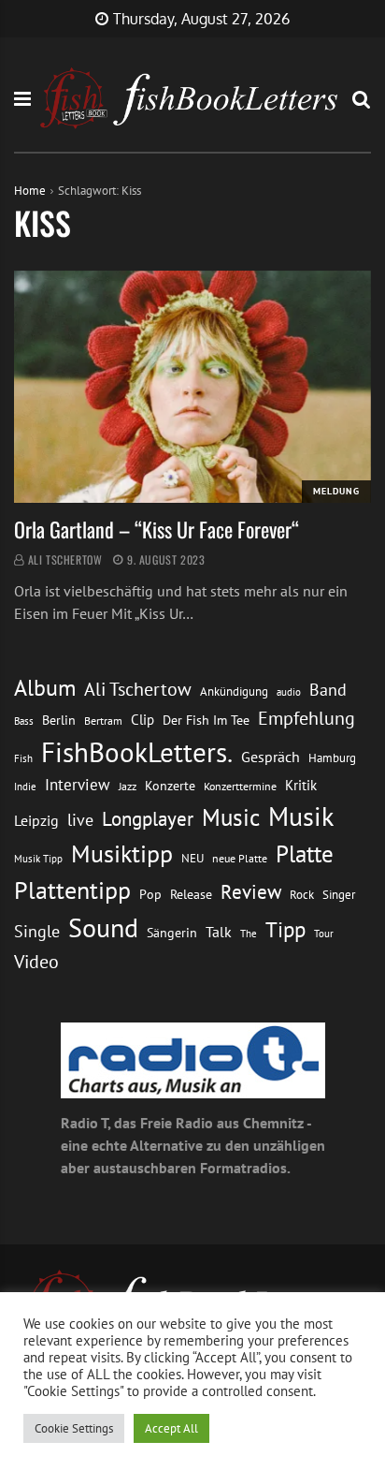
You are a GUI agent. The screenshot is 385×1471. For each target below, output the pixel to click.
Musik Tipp (38, 858)
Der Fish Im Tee (206, 720)
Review (251, 892)
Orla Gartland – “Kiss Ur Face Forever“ (156, 529)
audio (289, 691)
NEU (192, 858)
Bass (24, 720)
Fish (23, 758)
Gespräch (270, 756)
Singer (338, 895)
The (248, 933)
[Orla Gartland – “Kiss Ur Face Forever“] (192, 387)
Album (45, 687)
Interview (77, 784)
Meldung (336, 491)
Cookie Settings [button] (74, 1428)
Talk (219, 931)
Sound (103, 928)
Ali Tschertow (65, 559)
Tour (324, 933)
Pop (150, 894)
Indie (25, 786)
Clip (142, 719)
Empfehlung (306, 717)
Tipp (285, 929)
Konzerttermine (240, 786)
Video (36, 961)
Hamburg (332, 758)
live (80, 820)
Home (30, 191)
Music (231, 817)
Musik (301, 816)
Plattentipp (72, 890)
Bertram (103, 720)
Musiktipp (122, 853)
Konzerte (170, 785)
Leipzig (36, 820)
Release (191, 894)
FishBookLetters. (137, 752)
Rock (302, 894)
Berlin (59, 720)
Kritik (301, 785)
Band (328, 689)
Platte (305, 854)
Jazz (127, 786)
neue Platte (239, 858)
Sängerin (172, 932)
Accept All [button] (171, 1428)
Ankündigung (234, 691)
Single (37, 931)
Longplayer (147, 818)
